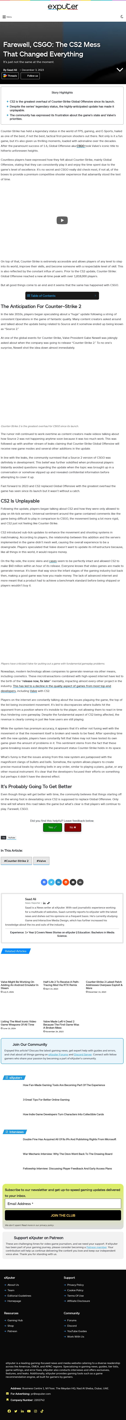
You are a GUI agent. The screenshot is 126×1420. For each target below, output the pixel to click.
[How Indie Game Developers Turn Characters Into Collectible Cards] (11, 1118)
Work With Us (75, 1336)
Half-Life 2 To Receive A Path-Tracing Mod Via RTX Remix (61, 983)
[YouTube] (29, 1411)
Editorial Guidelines (19, 1295)
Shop (11, 1325)
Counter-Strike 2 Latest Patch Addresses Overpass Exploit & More (104, 984)
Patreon (12, 1331)
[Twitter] (51, 882)
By (5, 69)
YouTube (11, 838)
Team (11, 1290)
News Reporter (32, 902)
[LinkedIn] (58, 882)
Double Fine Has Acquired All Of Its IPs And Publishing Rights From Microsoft (69, 1139)
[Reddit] (66, 882)
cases (53, 560)
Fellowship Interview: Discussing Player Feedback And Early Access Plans (67, 1168)
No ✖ (73, 827)
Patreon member (96, 1247)
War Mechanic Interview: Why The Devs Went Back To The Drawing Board (67, 1153)
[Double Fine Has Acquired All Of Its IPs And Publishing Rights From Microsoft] (11, 1143)
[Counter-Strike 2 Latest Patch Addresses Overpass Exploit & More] (105, 967)
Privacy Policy (75, 1284)
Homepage (14, 1300)
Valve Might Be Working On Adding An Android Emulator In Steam (19, 984)
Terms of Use (75, 1295)
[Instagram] (36, 1411)
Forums (71, 1320)
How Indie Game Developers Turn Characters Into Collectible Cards (63, 1114)
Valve (33, 690)
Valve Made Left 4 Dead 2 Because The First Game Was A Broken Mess (61, 1024)
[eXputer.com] (63, 7)
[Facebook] (44, 882)
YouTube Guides (77, 1331)
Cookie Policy (75, 1290)
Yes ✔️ (52, 827)
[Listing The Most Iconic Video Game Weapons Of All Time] (19, 1007)
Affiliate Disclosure (78, 1300)
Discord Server (83, 1054)
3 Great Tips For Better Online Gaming (46, 1099)
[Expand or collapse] (95, 295)
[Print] (80, 882)
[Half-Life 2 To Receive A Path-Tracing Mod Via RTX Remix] (62, 967)
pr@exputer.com (41, 1393)
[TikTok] (42, 1411)
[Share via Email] (73, 882)
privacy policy (46, 1225)
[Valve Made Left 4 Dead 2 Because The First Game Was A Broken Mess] (62, 1007)
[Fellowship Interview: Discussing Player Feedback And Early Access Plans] (11, 1173)
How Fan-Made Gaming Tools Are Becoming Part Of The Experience (64, 1084)
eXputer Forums (58, 1054)
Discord (72, 1325)
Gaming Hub (15, 1320)
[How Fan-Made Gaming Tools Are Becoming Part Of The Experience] (11, 1089)
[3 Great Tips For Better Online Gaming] (11, 1104)
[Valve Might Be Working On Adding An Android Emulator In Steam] (19, 967)
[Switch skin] (122, 16)
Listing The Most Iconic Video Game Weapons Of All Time (18, 1023)
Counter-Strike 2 (17, 860)
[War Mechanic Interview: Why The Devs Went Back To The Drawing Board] (11, 1158)
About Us (13, 1284)
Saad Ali (10, 69)
